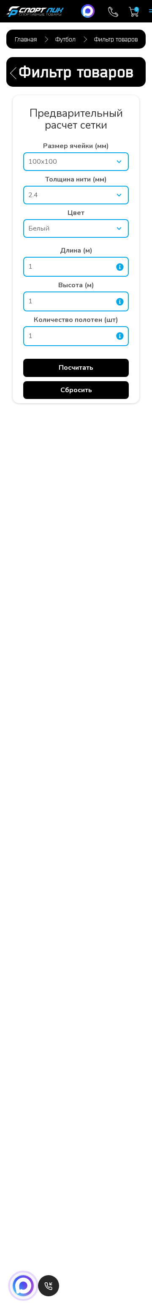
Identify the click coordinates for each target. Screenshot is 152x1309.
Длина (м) (76, 250)
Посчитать (76, 367)
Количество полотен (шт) (76, 320)
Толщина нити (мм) (76, 179)
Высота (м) (76, 285)
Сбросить (76, 390)
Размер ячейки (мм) (76, 146)
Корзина (137, 9)
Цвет (76, 213)
